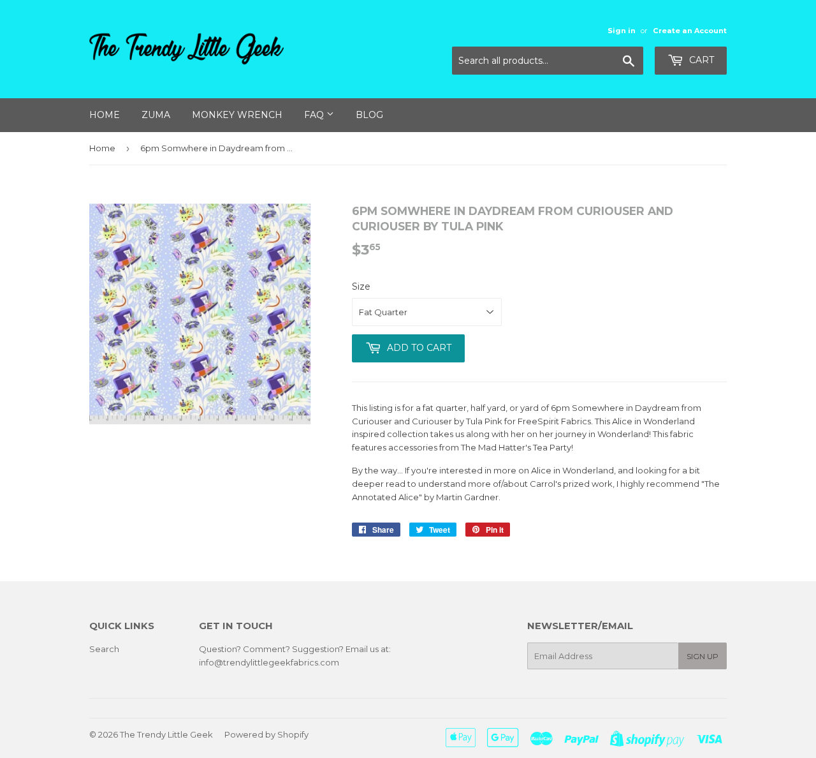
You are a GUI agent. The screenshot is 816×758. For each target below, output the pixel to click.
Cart (700, 60)
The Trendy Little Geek (166, 734)
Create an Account (690, 30)
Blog (369, 115)
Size (361, 286)
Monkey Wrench (237, 115)
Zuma (156, 115)
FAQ (315, 115)
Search (104, 649)
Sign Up (702, 656)
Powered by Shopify (266, 734)
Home (104, 115)
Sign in (622, 30)
